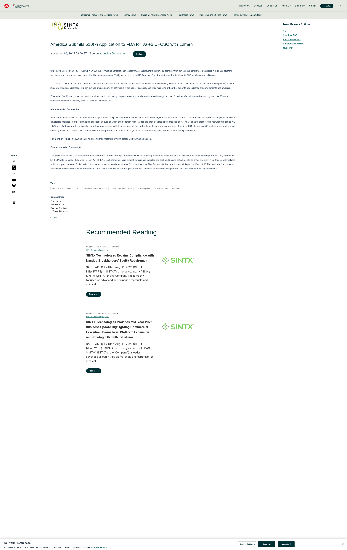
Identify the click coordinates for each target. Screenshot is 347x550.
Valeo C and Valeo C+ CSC (122, 188)
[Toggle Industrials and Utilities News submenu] (229, 15)
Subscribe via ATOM (293, 43)
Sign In (312, 6)
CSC (77, 188)
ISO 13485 (176, 188)
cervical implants (143, 188)
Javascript (288, 48)
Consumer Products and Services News (99, 15)
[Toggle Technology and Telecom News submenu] (265, 15)
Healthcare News (186, 15)
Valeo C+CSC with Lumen (61, 188)
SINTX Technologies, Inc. (97, 250)
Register (327, 6)
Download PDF (290, 35)
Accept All (286, 544)
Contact (54, 217)
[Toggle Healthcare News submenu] (196, 15)
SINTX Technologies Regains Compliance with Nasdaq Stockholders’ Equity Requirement (120, 258)
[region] (173, 544)
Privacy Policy (100, 547)
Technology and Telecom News (247, 15)
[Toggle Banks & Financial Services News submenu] (175, 15)
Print (285, 31)
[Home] (16, 5)
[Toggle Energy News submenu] (138, 15)
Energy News (129, 15)
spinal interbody (161, 188)
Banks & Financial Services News (156, 15)
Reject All (267, 544)
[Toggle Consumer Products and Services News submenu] (120, 15)
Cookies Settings (247, 544)
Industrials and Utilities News (213, 15)
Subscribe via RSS (292, 39)
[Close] (343, 544)
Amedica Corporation (113, 53)
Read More (94, 294)
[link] (244, 6)
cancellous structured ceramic (95, 188)
